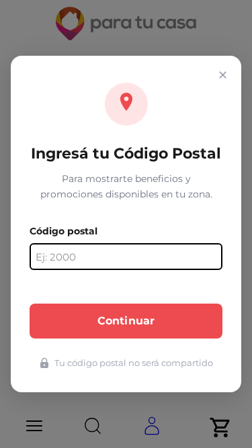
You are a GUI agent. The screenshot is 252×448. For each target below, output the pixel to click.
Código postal (63, 231)
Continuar (126, 320)
